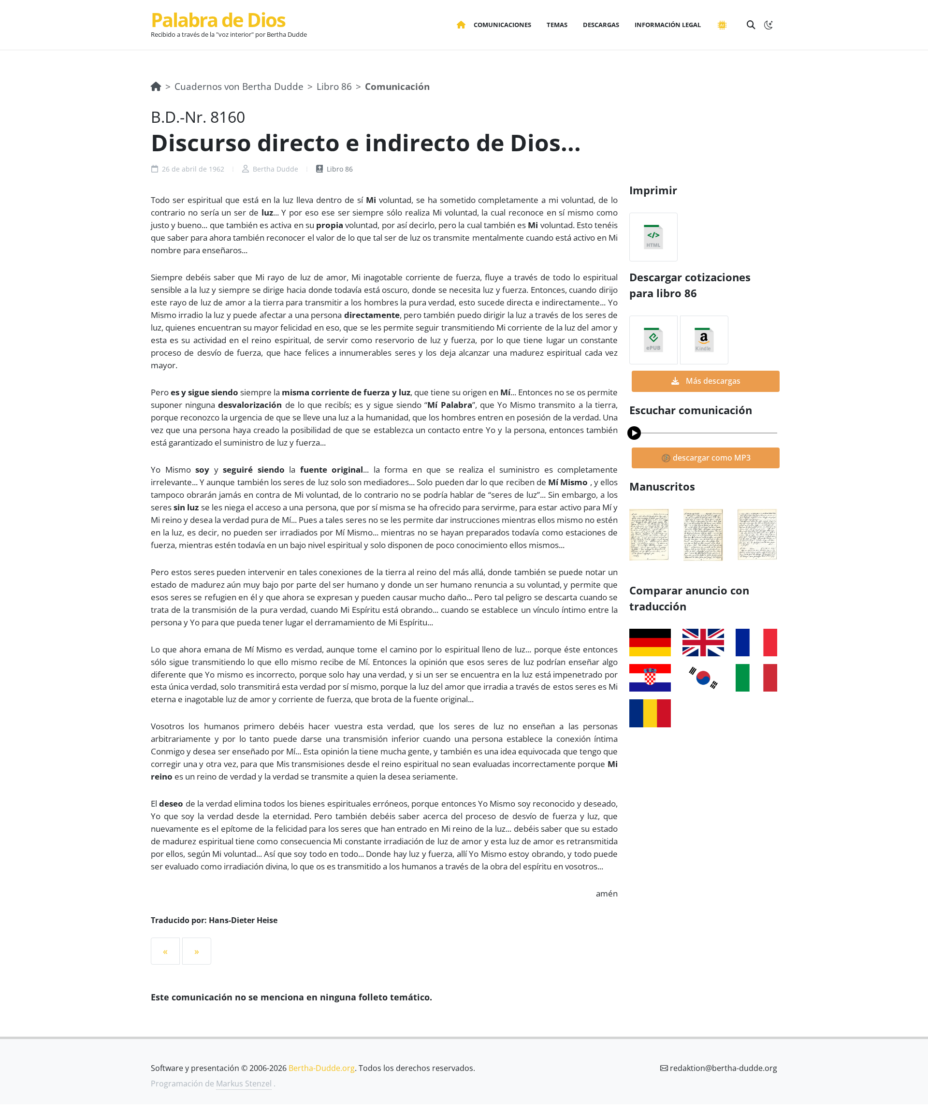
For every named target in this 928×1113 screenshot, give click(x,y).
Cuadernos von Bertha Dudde (239, 86)
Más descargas (712, 381)
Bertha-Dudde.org (322, 1068)
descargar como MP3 (711, 457)
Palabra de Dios (218, 19)
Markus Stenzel (244, 1083)
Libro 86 (334, 86)
